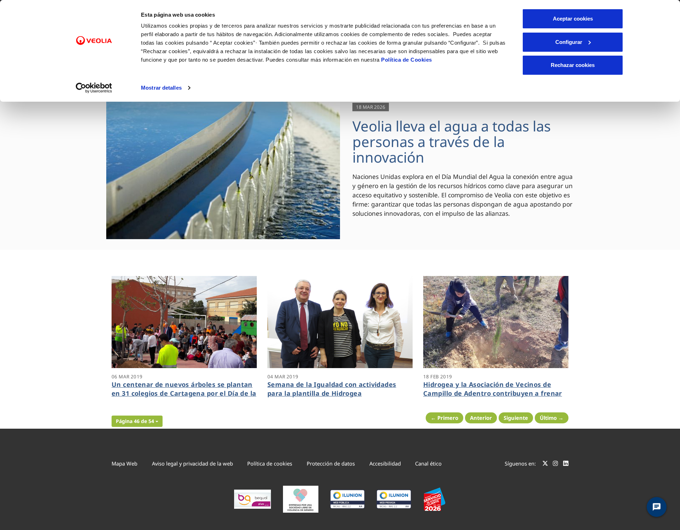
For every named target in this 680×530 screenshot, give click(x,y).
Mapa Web (124, 463)
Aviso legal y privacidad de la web (192, 463)
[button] (137, 421)
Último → (551, 417)
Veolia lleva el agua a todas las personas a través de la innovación (451, 141)
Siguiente (516, 417)
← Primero (444, 417)
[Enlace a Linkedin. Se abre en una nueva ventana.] (565, 464)
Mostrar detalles (161, 88)
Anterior (481, 417)
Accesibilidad (385, 463)
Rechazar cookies (573, 65)
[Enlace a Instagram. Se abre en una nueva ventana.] (555, 464)
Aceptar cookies (573, 19)
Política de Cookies (406, 60)
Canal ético (428, 463)
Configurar (568, 42)
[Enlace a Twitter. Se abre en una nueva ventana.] (545, 464)
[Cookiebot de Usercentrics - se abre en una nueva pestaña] (94, 88)
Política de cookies (269, 463)
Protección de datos (331, 463)
